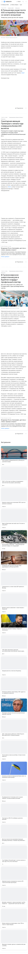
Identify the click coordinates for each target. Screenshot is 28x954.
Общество (17, 7)
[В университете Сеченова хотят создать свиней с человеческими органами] (14, 792)
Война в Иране (14, 4)
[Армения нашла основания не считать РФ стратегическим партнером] (14, 877)
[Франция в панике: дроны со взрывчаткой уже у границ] (14, 940)
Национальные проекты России (16, 117)
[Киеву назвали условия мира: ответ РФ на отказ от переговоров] (14, 919)
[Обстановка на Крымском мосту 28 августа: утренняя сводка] (14, 456)
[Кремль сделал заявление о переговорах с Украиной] (14, 603)
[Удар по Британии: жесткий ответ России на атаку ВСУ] (14, 519)
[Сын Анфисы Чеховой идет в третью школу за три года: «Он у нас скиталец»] (14, 856)
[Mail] (4, 1)
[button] (14, 28)
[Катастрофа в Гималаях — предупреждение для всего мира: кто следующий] (14, 540)
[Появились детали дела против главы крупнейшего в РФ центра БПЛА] (14, 561)
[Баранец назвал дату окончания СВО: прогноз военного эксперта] (14, 498)
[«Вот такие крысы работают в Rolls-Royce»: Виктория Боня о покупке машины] (14, 729)
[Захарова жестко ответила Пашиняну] (14, 666)
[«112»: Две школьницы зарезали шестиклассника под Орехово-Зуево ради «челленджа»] (14, 645)
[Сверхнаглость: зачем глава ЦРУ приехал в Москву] (14, 582)
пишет (23, 72)
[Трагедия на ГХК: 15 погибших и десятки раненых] (14, 813)
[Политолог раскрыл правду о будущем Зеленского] (14, 624)
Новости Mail (10, 7)
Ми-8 (9, 186)
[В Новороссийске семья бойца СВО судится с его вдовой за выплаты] (14, 687)
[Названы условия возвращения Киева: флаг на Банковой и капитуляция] (14, 771)
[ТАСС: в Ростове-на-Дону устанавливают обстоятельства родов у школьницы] (14, 477)
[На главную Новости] (8, 1)
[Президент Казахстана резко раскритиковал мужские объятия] (14, 708)
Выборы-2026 (5, 4)
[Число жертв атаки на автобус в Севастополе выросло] (14, 750)
